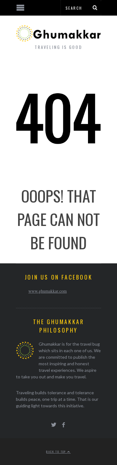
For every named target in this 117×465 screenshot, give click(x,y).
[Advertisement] (51, 441)
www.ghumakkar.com (47, 291)
